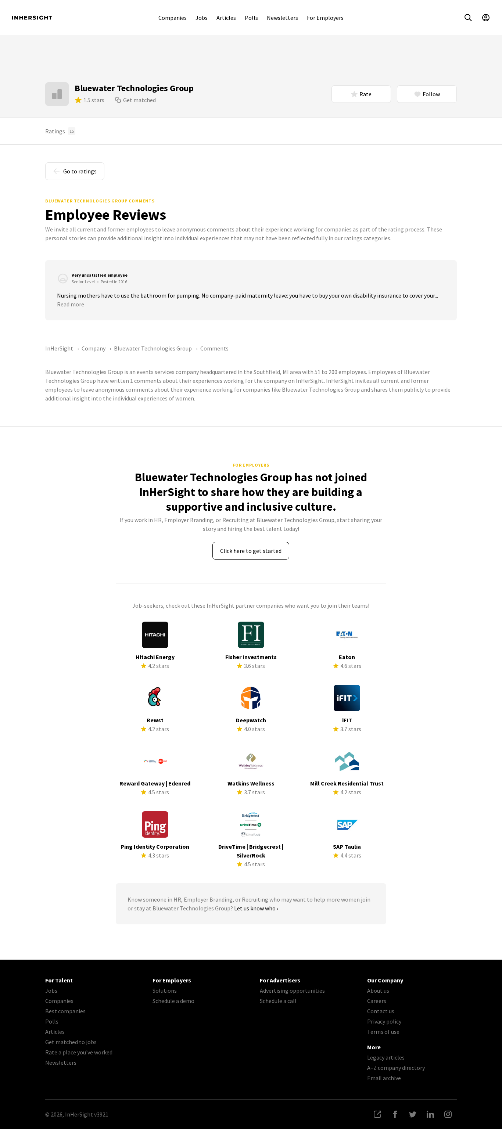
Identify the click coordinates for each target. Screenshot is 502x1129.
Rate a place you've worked (78, 1052)
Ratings (59, 131)
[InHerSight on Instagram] (448, 1114)
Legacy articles (386, 1057)
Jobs (202, 17)
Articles (226, 17)
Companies (172, 17)
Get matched (139, 100)
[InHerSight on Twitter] (413, 1114)
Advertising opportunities (292, 990)
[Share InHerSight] (377, 1114)
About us (378, 990)
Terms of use (383, 1031)
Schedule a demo (173, 1000)
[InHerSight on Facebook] (395, 1114)
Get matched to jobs (71, 1042)
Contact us (380, 1011)
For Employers (325, 17)
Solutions (165, 990)
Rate (365, 94)
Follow (431, 94)
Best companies (65, 1011)
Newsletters (282, 17)
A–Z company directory (396, 1067)
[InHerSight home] (32, 17)
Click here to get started (251, 550)
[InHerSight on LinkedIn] (430, 1114)
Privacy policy (384, 1021)
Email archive (384, 1078)
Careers (376, 1000)
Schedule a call (278, 1000)
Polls (251, 17)
